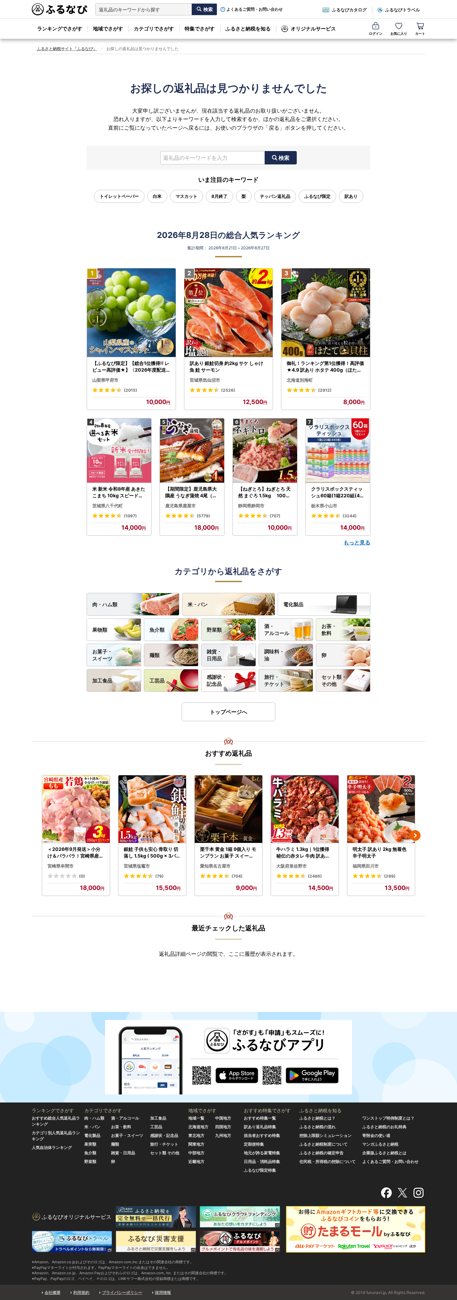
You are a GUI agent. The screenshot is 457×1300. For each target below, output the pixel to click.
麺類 (155, 655)
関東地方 (196, 1144)
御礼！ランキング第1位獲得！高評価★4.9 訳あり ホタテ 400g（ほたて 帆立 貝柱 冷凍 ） (325, 366)
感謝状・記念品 (217, 680)
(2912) (325, 390)
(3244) (350, 515)
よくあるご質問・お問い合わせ (254, 9)
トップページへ (228, 711)
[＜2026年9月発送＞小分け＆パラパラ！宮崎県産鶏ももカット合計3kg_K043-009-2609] (76, 809)
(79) (159, 876)
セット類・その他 (334, 680)
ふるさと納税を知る (248, 28)
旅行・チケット (274, 680)
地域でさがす (108, 28)
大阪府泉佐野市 (291, 866)
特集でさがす (200, 28)
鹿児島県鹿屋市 (180, 505)
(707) (275, 515)
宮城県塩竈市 (137, 866)
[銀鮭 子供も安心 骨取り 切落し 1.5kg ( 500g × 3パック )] (152, 809)
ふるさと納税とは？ (317, 1118)
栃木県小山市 (324, 505)
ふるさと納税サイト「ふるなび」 (67, 48)
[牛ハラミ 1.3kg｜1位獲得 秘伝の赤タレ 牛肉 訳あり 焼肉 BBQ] (305, 809)
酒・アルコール (276, 629)
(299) (389, 876)
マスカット (186, 196)
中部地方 (196, 1152)
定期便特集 (254, 1144)
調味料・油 (274, 655)
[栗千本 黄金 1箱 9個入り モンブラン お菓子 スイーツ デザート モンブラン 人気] (228, 809)
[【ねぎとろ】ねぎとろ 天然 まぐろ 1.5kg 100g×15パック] (265, 450)
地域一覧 (196, 1118)
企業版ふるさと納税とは (384, 1152)
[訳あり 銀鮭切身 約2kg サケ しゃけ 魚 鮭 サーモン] (228, 312)
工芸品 (157, 680)
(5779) (203, 515)
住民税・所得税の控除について (327, 1161)
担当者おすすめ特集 (262, 1135)
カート (420, 33)
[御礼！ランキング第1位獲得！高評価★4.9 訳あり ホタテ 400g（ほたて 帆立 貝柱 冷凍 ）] (325, 312)
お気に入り (398, 33)
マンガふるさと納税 (380, 1144)
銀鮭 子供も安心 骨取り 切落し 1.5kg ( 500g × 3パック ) (152, 852)
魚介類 (157, 630)
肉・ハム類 (104, 604)
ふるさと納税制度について (323, 1144)
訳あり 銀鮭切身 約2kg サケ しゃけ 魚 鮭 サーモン (226, 366)
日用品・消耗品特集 (262, 1161)
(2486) (315, 876)
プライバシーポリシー (122, 1292)
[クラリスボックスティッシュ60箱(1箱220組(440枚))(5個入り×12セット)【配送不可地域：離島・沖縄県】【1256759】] (338, 450)
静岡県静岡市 (251, 505)
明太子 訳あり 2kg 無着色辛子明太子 (379, 852)
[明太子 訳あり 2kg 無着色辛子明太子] (381, 809)
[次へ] (415, 835)
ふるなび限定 (317, 196)
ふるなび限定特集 (260, 1170)
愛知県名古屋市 (215, 866)
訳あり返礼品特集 (260, 1126)
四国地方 (223, 1126)
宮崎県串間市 (61, 866)
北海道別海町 (300, 380)
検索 (284, 157)
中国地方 (223, 1118)
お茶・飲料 (329, 629)
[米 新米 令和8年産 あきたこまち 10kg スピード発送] (119, 450)
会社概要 (52, 1292)
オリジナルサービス (313, 28)
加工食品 (102, 680)
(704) (237, 876)
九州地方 (223, 1135)
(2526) (228, 390)
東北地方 (196, 1135)
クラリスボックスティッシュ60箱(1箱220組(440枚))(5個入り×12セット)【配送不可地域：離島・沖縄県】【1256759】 (338, 492)
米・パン (198, 604)
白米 (157, 196)
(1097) (130, 515)
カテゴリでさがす (154, 28)
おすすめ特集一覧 (260, 1118)
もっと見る (357, 542)
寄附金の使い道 (376, 1135)
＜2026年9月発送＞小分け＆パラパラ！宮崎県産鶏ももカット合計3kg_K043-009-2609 (76, 852)
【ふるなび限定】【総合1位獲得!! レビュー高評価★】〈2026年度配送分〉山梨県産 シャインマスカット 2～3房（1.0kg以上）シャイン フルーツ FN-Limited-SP (131, 366)
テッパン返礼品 (275, 196)
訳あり (351, 196)
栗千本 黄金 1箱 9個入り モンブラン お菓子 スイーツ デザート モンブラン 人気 (228, 852)
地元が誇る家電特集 (262, 1152)
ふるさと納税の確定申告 (321, 1152)
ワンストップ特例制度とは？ (388, 1118)
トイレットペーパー (119, 196)
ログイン (375, 33)
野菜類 (214, 630)
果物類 (99, 630)
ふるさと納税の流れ (317, 1126)
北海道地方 (198, 1126)
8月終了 (219, 196)
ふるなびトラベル (402, 9)
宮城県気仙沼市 (205, 380)
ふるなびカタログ (349, 9)
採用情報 (163, 1292)
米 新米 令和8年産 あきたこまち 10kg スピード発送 (118, 492)
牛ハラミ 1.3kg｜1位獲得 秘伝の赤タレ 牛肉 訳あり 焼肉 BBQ (303, 852)
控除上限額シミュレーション (325, 1135)
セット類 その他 (164, 1152)
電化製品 (293, 604)
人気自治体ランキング (52, 1147)
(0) (82, 876)
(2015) (130, 390)
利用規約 (81, 1292)
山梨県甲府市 (105, 380)
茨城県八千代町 (107, 505)
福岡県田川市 (366, 866)
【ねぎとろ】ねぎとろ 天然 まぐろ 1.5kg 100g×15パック (264, 492)
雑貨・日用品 (214, 655)
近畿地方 (196, 1161)
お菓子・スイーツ (102, 655)
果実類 (90, 1144)
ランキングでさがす (59, 28)
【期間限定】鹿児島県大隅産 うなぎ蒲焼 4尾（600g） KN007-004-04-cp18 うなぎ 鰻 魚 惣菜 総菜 (192, 492)
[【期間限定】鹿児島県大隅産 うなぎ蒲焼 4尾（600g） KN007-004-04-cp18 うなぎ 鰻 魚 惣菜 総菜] (192, 450)
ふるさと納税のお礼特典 (384, 1126)
